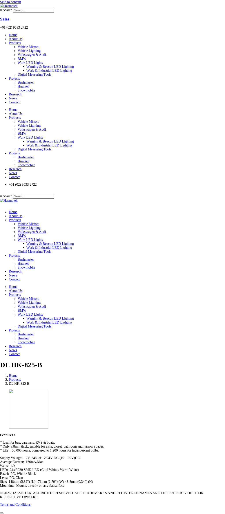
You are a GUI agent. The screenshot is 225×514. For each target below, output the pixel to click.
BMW (22, 58)
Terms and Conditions (15, 504)
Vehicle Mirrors (28, 47)
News (13, 98)
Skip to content (10, 2)
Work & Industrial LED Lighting (49, 70)
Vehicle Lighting (29, 51)
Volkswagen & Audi (32, 55)
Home (13, 35)
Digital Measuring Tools (34, 74)
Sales (4, 19)
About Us (15, 39)
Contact (14, 102)
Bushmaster (26, 82)
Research (15, 94)
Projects (14, 78)
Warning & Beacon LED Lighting (50, 66)
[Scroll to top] (2, 513)
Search (7, 10)
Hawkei (23, 86)
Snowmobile (26, 90)
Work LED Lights (30, 62)
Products (15, 43)
